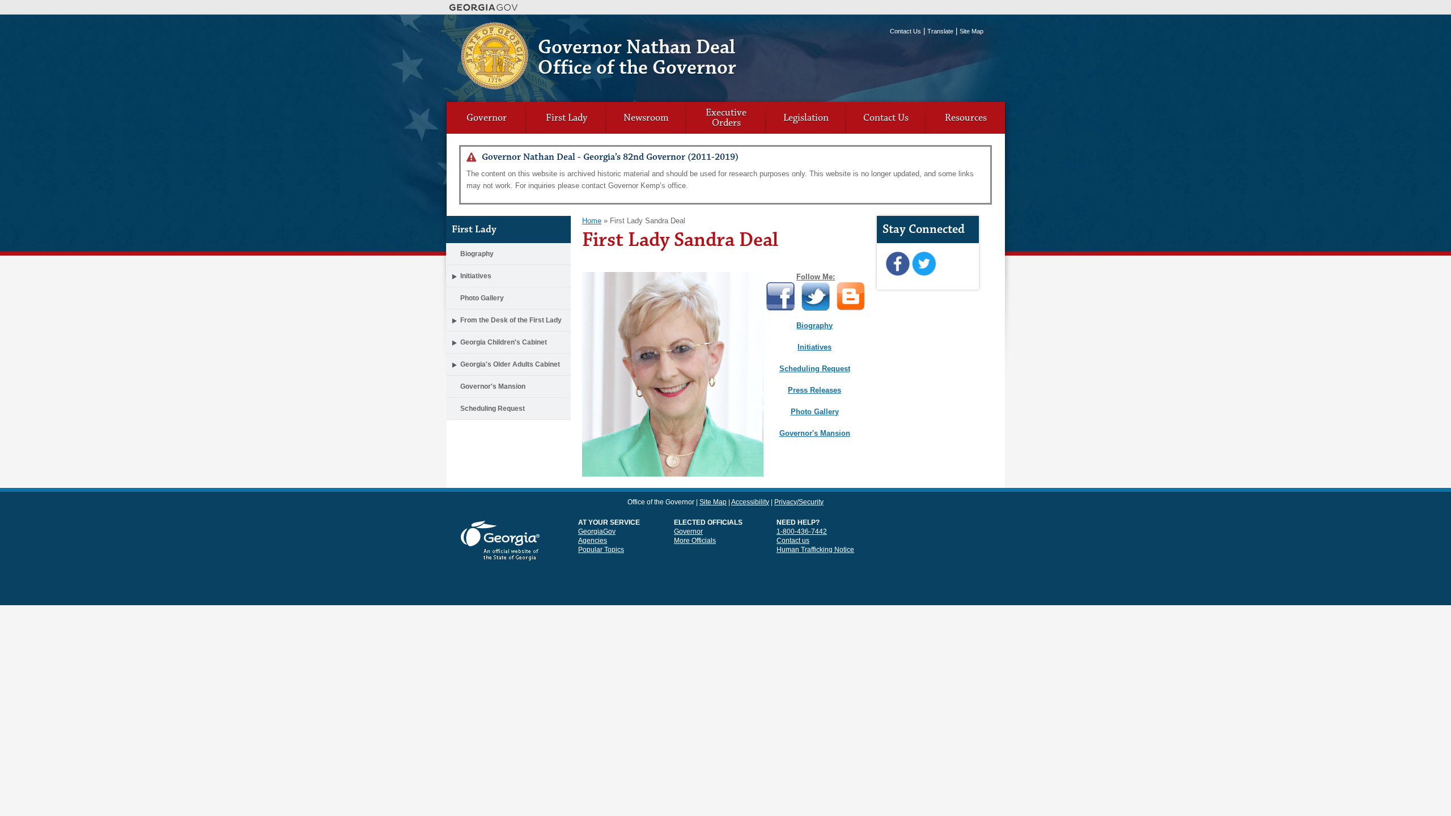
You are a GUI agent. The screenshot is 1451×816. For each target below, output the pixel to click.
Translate (940, 31)
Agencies (592, 541)
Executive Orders (726, 118)
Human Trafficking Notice (815, 550)
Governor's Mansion (492, 386)
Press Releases (814, 390)
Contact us (793, 541)
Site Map (971, 31)
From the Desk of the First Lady (511, 320)
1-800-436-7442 (802, 532)
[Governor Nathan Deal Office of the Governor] (494, 85)
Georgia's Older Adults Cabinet (510, 364)
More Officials (695, 541)
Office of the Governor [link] (660, 502)
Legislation (806, 118)
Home (591, 220)
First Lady (566, 118)
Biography (477, 254)
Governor (486, 118)
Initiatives (475, 276)
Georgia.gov (483, 7)
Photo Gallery (482, 298)
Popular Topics (601, 550)
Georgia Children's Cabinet (503, 342)
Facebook (897, 264)
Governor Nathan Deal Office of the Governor (637, 57)
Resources (966, 118)
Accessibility (750, 502)
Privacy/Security (799, 502)
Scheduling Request (492, 409)
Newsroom (646, 118)
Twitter (923, 264)
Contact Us (905, 31)
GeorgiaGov (597, 532)
